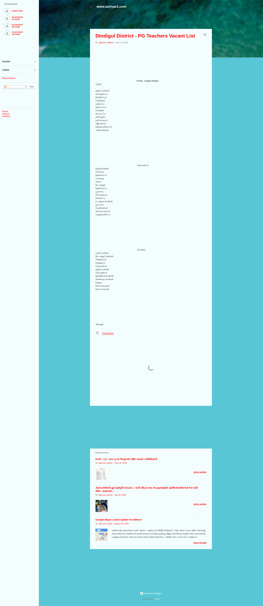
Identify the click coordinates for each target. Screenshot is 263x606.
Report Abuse (8, 78)
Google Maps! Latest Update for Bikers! (118, 519)
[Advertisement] (156, 20)
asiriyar (5, 114)
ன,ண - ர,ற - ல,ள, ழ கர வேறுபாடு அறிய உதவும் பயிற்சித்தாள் (126, 459)
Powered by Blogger (152, 593)
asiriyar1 (6, 116)
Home (5, 111)
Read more (200, 472)
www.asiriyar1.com (111, 6)
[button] (204, 35)
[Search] (210, 8)
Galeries (157, 599)
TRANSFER (107, 334)
